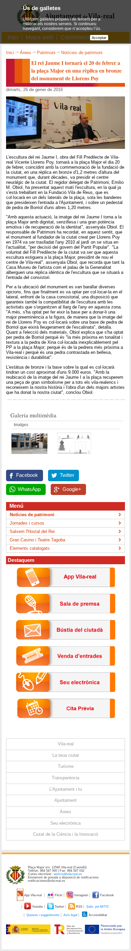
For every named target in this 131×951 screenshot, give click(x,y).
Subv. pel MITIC (97, 906)
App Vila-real (33, 895)
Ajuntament (65, 800)
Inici (10, 52)
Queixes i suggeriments (43, 915)
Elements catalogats (30, 548)
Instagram (81, 895)
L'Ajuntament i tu (65, 789)
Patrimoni (46, 52)
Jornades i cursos (27, 523)
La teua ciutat (65, 755)
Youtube (37, 906)
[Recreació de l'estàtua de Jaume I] (30, 455)
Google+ (71, 489)
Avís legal (70, 915)
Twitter (67, 475)
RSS (79, 906)
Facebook (27, 475)
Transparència (65, 777)
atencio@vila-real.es (68, 874)
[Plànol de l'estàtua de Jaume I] (73, 455)
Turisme (66, 766)
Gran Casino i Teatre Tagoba (37, 539)
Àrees (25, 52)
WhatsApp (29, 489)
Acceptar (99, 38)
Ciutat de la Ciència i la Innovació (65, 834)
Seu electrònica (65, 823)
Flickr (58, 895)
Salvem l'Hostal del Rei (32, 531)
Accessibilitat (97, 915)
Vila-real (66, 743)
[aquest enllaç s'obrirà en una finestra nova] (65, 697)
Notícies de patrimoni (81, 52)
